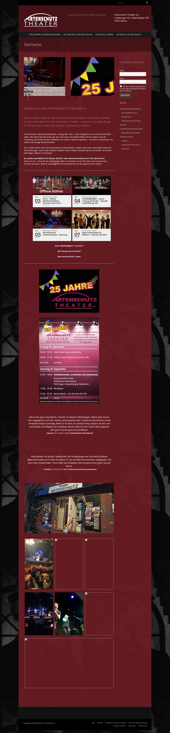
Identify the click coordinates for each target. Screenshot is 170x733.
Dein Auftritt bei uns (129, 113)
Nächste (109, 79)
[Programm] (86, 76)
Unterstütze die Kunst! (128, 34)
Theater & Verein (104, 34)
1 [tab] (67, 97)
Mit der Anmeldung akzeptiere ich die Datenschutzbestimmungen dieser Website (133, 88)
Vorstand (125, 149)
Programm (78, 245)
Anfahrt (125, 141)
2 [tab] (75, 97)
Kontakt (123, 125)
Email (122, 78)
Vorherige (29, 79)
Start (93, 723)
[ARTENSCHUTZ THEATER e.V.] (40, 14)
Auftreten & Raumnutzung (77, 34)
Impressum (132, 726)
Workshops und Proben (131, 121)
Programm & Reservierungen (45, 34)
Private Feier (127, 117)
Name (122, 71)
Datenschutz (143, 726)
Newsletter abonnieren (131, 133)
